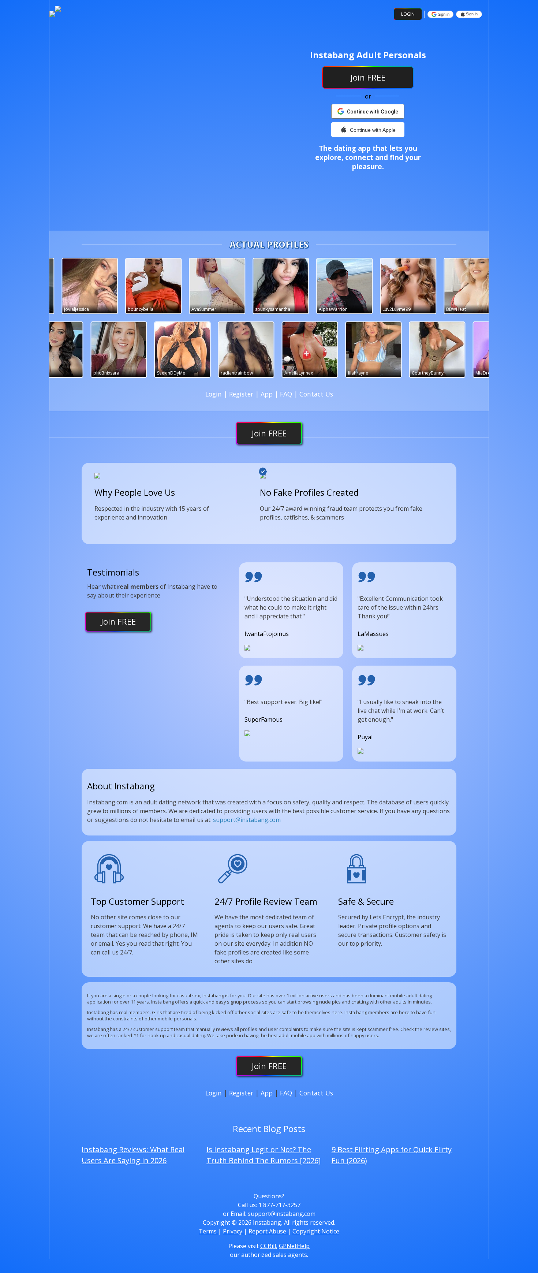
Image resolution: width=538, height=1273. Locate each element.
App (267, 394)
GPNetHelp (294, 1246)
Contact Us (316, 394)
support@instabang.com (247, 820)
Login (408, 14)
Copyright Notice (315, 1231)
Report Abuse (268, 1231)
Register (242, 394)
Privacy (233, 1231)
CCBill (268, 1246)
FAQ (287, 394)
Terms (208, 1231)
